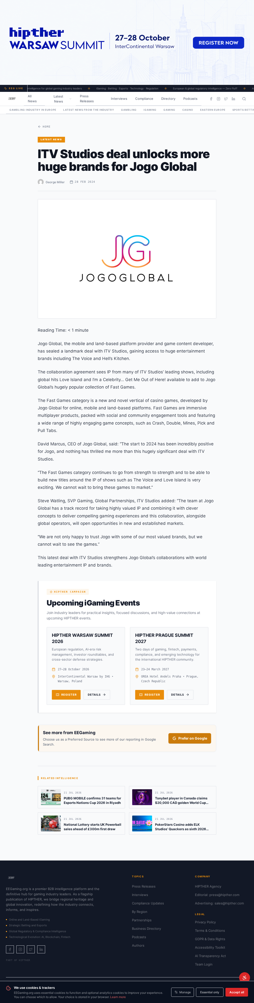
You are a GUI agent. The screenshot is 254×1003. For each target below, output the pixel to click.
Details (94, 694)
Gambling (129, 109)
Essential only (209, 992)
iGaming (150, 109)
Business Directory (146, 929)
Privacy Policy (205, 922)
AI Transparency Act (210, 956)
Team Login (204, 964)
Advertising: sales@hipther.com (219, 903)
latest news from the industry (88, 109)
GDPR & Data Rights (210, 939)
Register (69, 694)
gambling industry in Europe (32, 109)
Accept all (236, 992)
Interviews (119, 99)
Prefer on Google (192, 738)
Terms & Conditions (210, 930)
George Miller (55, 182)
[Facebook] (211, 99)
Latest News (58, 99)
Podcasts (190, 99)
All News (32, 98)
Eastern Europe (212, 109)
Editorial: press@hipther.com (217, 895)
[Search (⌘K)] (244, 99)
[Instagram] (218, 99)
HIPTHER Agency (208, 886)
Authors (138, 945)
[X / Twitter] (226, 99)
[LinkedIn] (233, 99)
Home (47, 126)
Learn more (118, 997)
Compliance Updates (148, 903)
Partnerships (142, 920)
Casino (187, 109)
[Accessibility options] (244, 977)
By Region (139, 912)
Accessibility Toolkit (210, 947)
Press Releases (87, 98)
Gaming (169, 109)
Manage (185, 992)
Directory (168, 99)
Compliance (144, 99)
